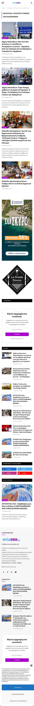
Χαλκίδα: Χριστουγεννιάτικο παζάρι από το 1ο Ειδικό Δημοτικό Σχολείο (16, 183)
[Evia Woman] (17, 3)
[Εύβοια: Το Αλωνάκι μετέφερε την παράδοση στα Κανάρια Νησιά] (6, 386)
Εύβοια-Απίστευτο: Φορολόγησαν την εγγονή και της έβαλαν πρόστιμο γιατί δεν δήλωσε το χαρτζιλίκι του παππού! (22, 357)
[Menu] (3, 3)
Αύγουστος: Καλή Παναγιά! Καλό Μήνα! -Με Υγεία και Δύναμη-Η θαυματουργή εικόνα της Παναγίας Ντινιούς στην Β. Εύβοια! (22, 415)
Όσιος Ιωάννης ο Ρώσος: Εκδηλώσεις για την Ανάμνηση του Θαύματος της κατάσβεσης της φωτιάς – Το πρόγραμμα (21, 373)
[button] (31, 665)
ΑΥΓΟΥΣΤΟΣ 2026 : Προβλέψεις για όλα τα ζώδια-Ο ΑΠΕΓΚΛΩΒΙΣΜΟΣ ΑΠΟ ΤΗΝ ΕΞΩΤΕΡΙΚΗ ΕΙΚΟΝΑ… (22, 399)
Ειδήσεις (4, 38)
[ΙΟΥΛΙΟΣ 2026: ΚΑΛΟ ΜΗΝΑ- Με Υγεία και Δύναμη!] (6, 455)
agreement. (17, 338)
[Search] (31, 3)
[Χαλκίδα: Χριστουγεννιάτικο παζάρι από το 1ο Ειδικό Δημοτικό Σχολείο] (17, 170)
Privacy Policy (14, 338)
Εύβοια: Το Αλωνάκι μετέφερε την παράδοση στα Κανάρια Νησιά (21, 386)
